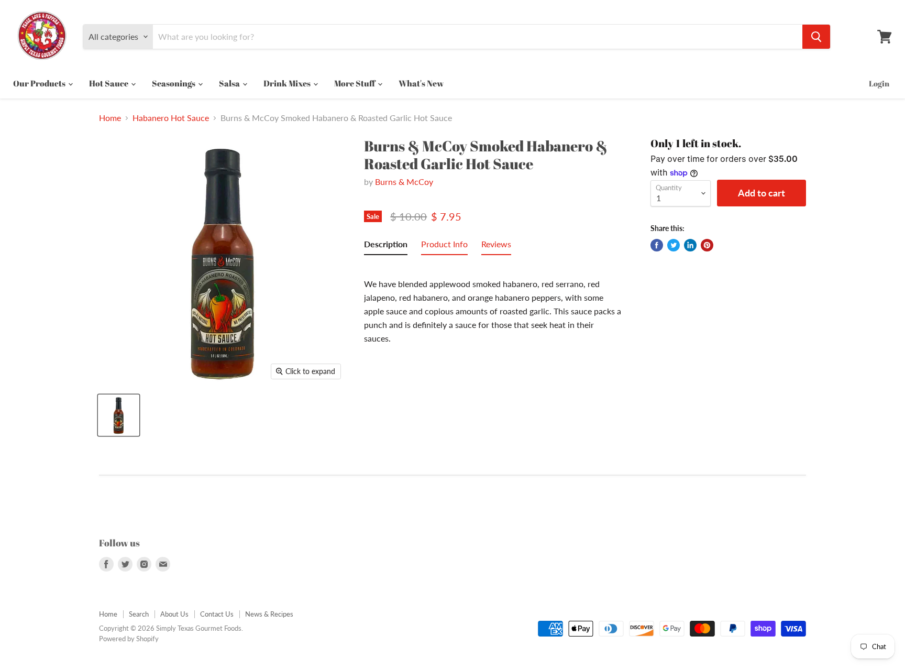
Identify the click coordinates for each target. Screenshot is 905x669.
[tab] (385, 246)
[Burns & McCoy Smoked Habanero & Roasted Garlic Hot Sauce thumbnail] (118, 415)
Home (110, 118)
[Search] (816, 37)
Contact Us (217, 614)
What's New (421, 83)
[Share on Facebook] (656, 245)
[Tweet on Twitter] (673, 245)
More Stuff (355, 83)
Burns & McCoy (404, 182)
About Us (174, 614)
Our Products (40, 83)
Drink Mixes (287, 83)
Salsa (230, 83)
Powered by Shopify (129, 638)
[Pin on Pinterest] (707, 245)
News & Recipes (269, 614)
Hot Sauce (109, 83)
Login (879, 83)
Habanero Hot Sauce (171, 118)
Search (139, 614)
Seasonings (174, 83)
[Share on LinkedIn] (690, 245)
